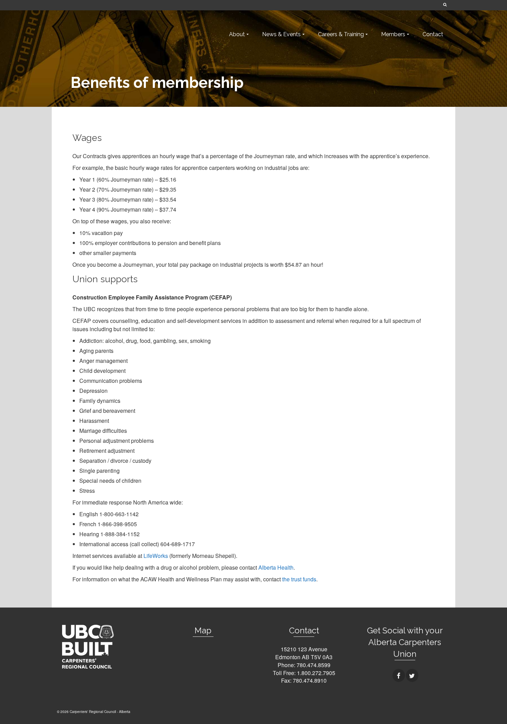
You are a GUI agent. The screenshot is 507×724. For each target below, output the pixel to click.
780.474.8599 (313, 665)
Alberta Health (276, 567)
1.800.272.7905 (316, 673)
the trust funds (299, 579)
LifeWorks (155, 556)
